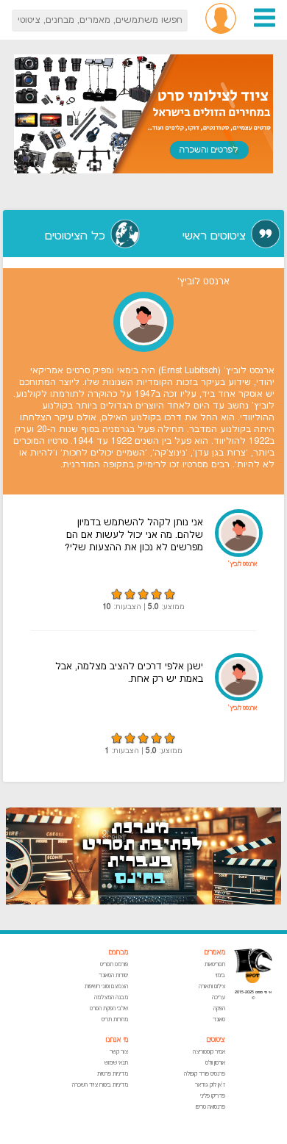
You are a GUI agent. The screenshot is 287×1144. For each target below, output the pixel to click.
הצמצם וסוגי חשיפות (106, 986)
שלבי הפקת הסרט (109, 1008)
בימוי (220, 975)
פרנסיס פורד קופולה (204, 1074)
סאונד (219, 1019)
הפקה (219, 1008)
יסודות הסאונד (113, 975)
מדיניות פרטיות (112, 1074)
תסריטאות (215, 964)
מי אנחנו (117, 1040)
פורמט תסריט (114, 964)
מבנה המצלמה (111, 997)
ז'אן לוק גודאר (210, 1085)
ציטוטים (215, 1040)
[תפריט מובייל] (264, 25)
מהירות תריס (115, 1019)
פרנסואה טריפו (210, 1107)
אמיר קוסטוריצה (209, 1051)
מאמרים (214, 953)
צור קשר (119, 1051)
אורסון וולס (215, 1063)
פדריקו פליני (212, 1096)
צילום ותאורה (212, 986)
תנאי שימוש (116, 1063)
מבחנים (118, 953)
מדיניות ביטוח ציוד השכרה (100, 1085)
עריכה (218, 997)
